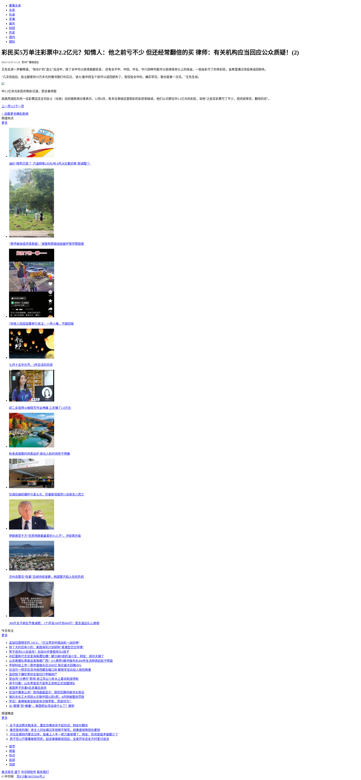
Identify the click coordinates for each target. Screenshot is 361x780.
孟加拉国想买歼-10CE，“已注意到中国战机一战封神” (44, 642)
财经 (12, 28)
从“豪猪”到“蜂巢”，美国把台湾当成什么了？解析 (41, 705)
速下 (17, 772)
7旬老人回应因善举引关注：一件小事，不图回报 (41, 323)
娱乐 (12, 23)
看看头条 (15, 5)
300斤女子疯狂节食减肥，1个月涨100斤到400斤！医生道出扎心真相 (54, 623)
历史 (12, 32)
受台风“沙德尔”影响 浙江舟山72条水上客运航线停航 (44, 678)
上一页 (6, 106)
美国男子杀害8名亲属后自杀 (28, 687)
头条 (12, 10)
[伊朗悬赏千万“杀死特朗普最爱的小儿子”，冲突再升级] (31, 528)
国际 (12, 41)
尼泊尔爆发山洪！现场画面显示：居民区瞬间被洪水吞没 (46, 692)
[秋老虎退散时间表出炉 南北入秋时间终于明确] (31, 446)
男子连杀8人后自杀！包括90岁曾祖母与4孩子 (39, 651)
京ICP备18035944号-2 (31, 776)
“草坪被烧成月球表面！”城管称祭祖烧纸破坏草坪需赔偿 (46, 243)
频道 (12, 751)
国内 (12, 37)
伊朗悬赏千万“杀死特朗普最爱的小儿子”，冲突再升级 (45, 535)
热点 (12, 755)
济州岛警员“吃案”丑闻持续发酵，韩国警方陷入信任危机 (46, 576)
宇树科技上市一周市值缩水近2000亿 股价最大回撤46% (45, 665)
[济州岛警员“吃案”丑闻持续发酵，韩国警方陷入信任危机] (31, 569)
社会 (12, 14)
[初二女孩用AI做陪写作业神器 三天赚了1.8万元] (31, 400)
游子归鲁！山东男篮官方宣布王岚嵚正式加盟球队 (42, 683)
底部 (12, 760)
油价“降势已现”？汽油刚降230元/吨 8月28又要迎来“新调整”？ (50, 163)
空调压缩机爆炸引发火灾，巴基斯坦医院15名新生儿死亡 (46, 494)
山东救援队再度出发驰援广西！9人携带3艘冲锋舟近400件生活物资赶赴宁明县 (61, 660)
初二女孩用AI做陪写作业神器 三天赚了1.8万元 (40, 407)
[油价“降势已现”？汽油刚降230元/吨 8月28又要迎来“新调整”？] (31, 156)
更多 (5, 122)
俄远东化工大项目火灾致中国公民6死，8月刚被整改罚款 (46, 696)
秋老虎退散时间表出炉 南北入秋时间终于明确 (39, 453)
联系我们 (43, 772)
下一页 (19, 106)
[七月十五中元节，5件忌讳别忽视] (31, 357)
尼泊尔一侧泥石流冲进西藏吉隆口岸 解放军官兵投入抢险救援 (50, 669)
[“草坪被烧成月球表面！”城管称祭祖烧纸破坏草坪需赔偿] (31, 236)
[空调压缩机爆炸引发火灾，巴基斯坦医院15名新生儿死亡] (31, 487)
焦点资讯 (8, 772)
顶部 (12, 764)
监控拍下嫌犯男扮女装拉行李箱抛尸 (33, 674)
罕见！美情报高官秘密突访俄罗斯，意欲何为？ (40, 701)
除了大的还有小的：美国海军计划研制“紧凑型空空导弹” (46, 647)
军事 (12, 19)
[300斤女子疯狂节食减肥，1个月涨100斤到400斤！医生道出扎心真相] (31, 615)
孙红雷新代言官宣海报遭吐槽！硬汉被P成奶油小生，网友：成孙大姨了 (56, 656)
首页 (12, 746)
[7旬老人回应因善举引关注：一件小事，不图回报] (31, 316)
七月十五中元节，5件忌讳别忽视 (31, 364)
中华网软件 (28, 772)
